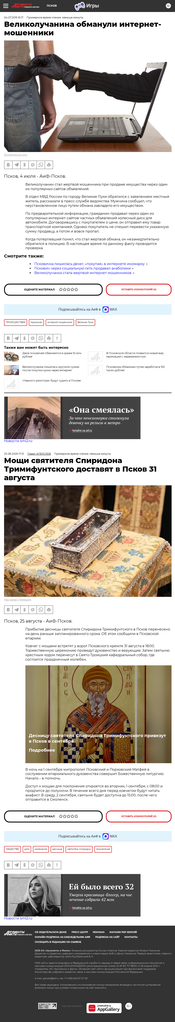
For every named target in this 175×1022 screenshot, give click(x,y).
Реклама (99, 932)
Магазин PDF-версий (123, 932)
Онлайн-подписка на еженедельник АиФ (62, 937)
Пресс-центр (79, 932)
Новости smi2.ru (18, 441)
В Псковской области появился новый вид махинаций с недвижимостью (134, 355)
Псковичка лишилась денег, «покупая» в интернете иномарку (89, 264)
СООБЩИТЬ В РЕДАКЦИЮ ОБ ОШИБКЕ (58, 942)
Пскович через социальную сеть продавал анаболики (82, 268)
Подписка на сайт (107, 937)
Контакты (130, 937)
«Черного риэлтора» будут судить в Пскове (51, 380)
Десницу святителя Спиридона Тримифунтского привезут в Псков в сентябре (97, 738)
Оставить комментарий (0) (138, 289)
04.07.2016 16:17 (13, 17)
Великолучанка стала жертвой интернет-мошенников (82, 273)
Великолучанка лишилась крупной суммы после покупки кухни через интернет (50, 368)
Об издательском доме (51, 932)
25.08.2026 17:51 (14, 453)
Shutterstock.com (15, 154)
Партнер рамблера (71, 1006)
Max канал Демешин (17, 599)
